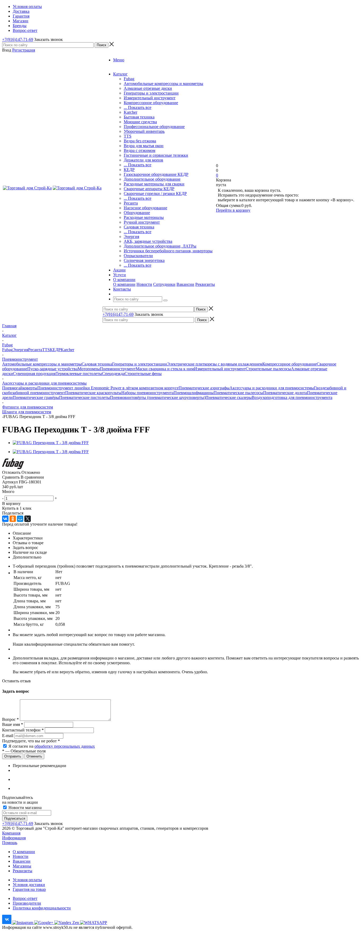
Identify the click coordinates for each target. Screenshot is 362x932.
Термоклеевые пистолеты (79, 373)
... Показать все (137, 107)
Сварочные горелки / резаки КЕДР (155, 193)
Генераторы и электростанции (151, 93)
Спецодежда (113, 373)
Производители (27, 903)
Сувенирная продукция (34, 373)
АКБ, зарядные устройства (148, 241)
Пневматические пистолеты (84, 397)
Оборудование (137, 212)
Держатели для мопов (143, 160)
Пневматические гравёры (36, 397)
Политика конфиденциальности (42, 908)
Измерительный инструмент (149, 98)
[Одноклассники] (13, 519)
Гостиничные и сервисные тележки (156, 155)
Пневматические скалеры (228, 397)
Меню (118, 60)
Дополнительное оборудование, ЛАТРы (160, 246)
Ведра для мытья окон (144, 145)
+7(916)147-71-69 (17, 39)
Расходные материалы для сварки (154, 184)
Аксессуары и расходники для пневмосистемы (271, 388)
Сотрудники (164, 284)
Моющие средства (140, 122)
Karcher (130, 112)
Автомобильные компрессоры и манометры (163, 83)
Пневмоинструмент (118, 369)
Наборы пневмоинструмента (147, 392)
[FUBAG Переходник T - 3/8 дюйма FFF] (51, 442)
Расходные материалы (144, 217)
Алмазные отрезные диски (148, 88)
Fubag (129, 78)
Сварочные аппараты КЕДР (149, 188)
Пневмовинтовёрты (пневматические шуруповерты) (157, 397)
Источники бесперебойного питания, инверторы (168, 251)
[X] (27, 519)
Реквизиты (205, 284)
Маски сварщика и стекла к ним (165, 369)
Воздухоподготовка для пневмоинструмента (292, 397)
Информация (14, 838)
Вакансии (185, 284)
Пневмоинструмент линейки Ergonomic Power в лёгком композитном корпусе (108, 388)
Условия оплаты (27, 880)
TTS (127, 136)
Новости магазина (24, 807)
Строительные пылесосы (268, 369)
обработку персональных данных (64, 746)
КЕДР (129, 169)
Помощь (9, 842)
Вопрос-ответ (25, 898)
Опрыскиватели (138, 255)
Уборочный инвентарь (144, 131)
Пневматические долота (285, 392)
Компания (11, 833)
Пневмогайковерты (19, 388)
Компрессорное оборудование (151, 102)
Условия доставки (29, 884)
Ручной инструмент (142, 222)
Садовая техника (139, 227)
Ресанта (131, 203)
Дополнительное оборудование (152, 179)
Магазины (22, 866)
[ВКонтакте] (5, 519)
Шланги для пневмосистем (26, 412)
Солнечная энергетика (144, 260)
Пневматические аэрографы (204, 388)
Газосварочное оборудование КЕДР (156, 174)
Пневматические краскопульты (93, 392)
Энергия (131, 236)
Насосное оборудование (145, 208)
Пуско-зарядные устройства (52, 369)
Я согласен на (51, 746)
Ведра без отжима (140, 141)
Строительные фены (143, 373)
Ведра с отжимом (139, 150)
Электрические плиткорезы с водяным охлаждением (214, 364)
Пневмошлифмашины (194, 392)
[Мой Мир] (20, 519)
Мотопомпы (89, 369)
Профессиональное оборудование (154, 126)
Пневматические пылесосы (238, 392)
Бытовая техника (139, 117)
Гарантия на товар (29, 889)
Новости (144, 284)
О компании (124, 284)
